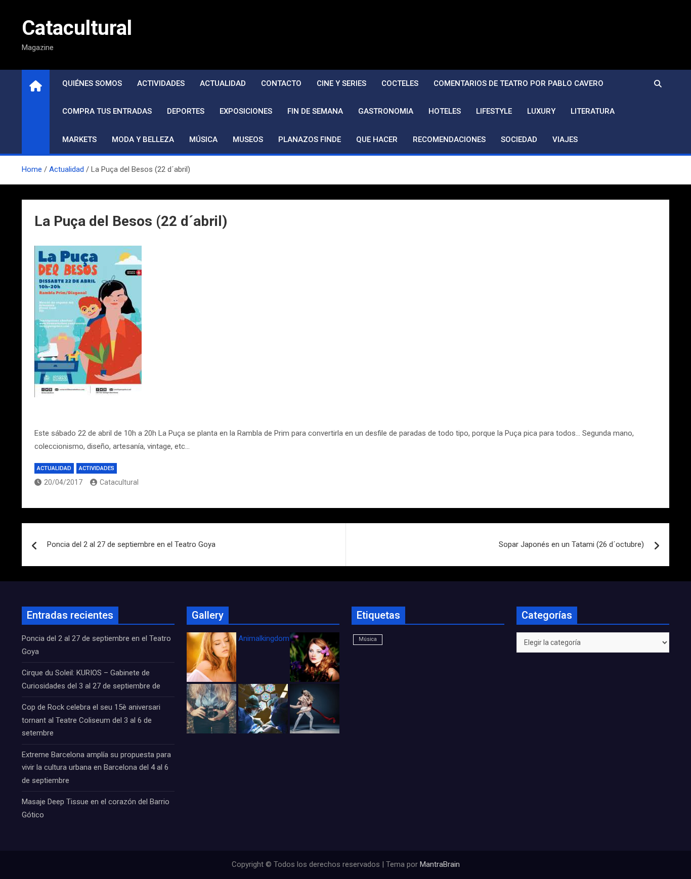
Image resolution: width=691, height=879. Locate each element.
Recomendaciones (449, 139)
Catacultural (77, 28)
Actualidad (223, 83)
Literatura (593, 111)
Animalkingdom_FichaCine (282, 638)
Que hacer (377, 139)
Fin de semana (315, 111)
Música (203, 139)
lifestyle (494, 111)
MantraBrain (440, 864)
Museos (248, 139)
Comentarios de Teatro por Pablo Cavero (518, 83)
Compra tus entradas (107, 111)
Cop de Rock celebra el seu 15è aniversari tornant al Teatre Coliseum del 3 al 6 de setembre (91, 720)
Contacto (281, 83)
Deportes (185, 111)
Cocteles (399, 83)
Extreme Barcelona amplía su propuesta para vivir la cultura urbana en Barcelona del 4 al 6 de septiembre (96, 767)
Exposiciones (246, 111)
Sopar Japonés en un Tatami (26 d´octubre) (571, 544)
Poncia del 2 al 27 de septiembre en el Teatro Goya (131, 544)
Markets (79, 139)
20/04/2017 (63, 482)
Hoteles (444, 111)
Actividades (161, 83)
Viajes (565, 139)
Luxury (541, 111)
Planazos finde (309, 139)
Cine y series (341, 83)
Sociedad (519, 139)
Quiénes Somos (92, 83)
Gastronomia (385, 111)
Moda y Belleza (143, 139)
